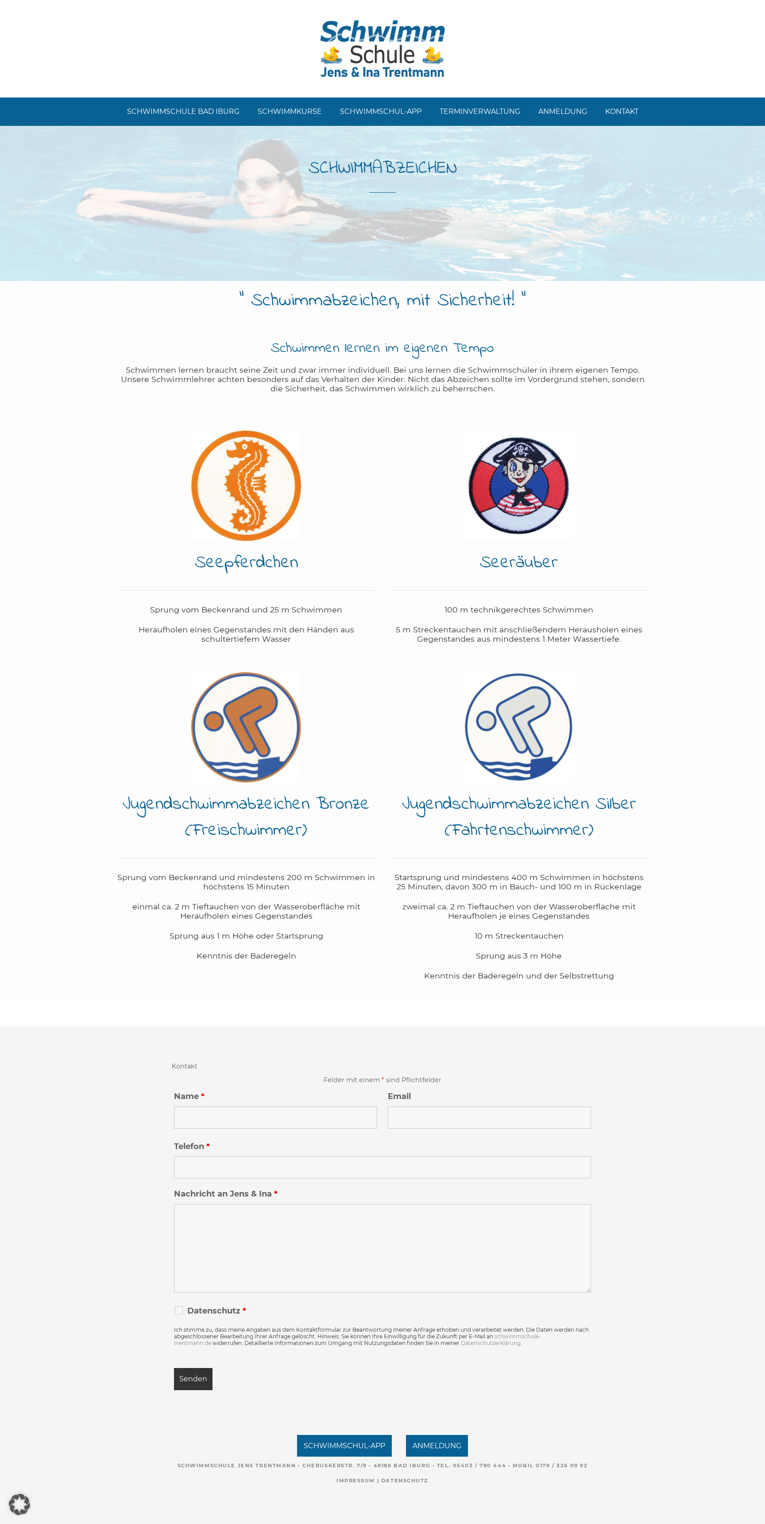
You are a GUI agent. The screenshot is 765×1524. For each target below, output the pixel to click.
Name (189, 1096)
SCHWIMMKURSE (290, 111)
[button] (19, 1504)
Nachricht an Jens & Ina (226, 1194)
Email (399, 1096)
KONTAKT (621, 111)
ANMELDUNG (562, 111)
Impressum (355, 1480)
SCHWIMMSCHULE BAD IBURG (183, 111)
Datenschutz (405, 1480)
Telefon (192, 1146)
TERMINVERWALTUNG (480, 111)
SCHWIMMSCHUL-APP (380, 111)
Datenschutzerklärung (491, 1343)
